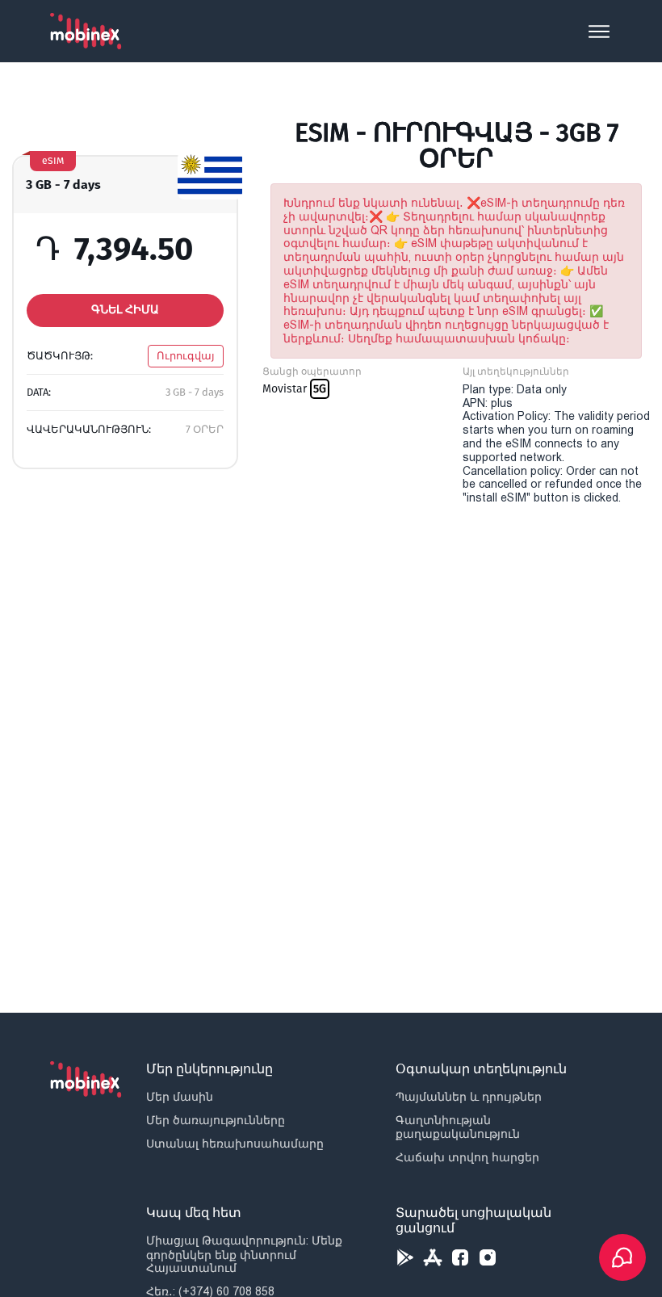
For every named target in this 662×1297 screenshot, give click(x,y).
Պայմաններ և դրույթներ (469, 1096)
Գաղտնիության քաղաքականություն (458, 1127)
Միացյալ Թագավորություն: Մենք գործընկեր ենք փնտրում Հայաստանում (244, 1254)
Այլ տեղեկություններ (516, 371)
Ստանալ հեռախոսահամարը (235, 1143)
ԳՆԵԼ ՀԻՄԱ (125, 310)
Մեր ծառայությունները (215, 1120)
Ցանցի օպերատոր (312, 371)
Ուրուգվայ (186, 356)
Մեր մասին (179, 1096)
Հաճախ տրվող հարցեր (467, 1157)
